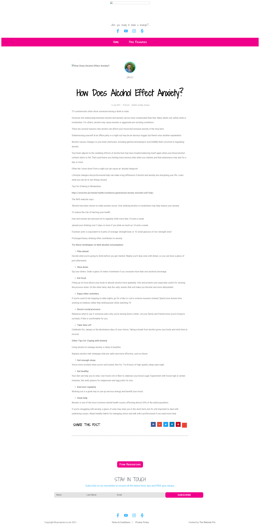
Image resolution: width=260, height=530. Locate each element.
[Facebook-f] (118, 31)
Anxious (147, 105)
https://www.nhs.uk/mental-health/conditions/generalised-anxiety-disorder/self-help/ (113, 193)
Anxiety (140, 105)
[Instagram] (134, 31)
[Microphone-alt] (142, 31)
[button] (130, 464)
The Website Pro (207, 522)
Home (116, 42)
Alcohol (134, 105)
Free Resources (138, 42)
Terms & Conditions (121, 522)
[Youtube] (126, 31)
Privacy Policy (142, 522)
